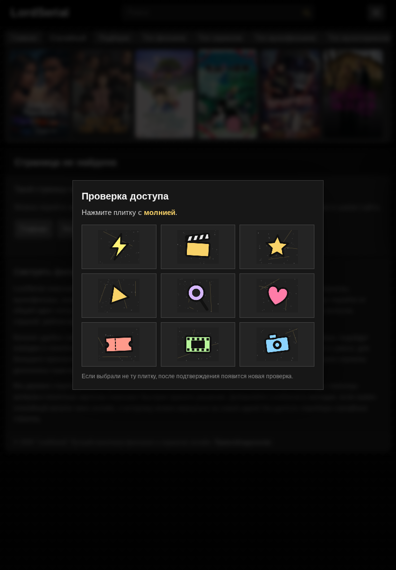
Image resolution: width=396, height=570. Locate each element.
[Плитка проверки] (119, 247)
